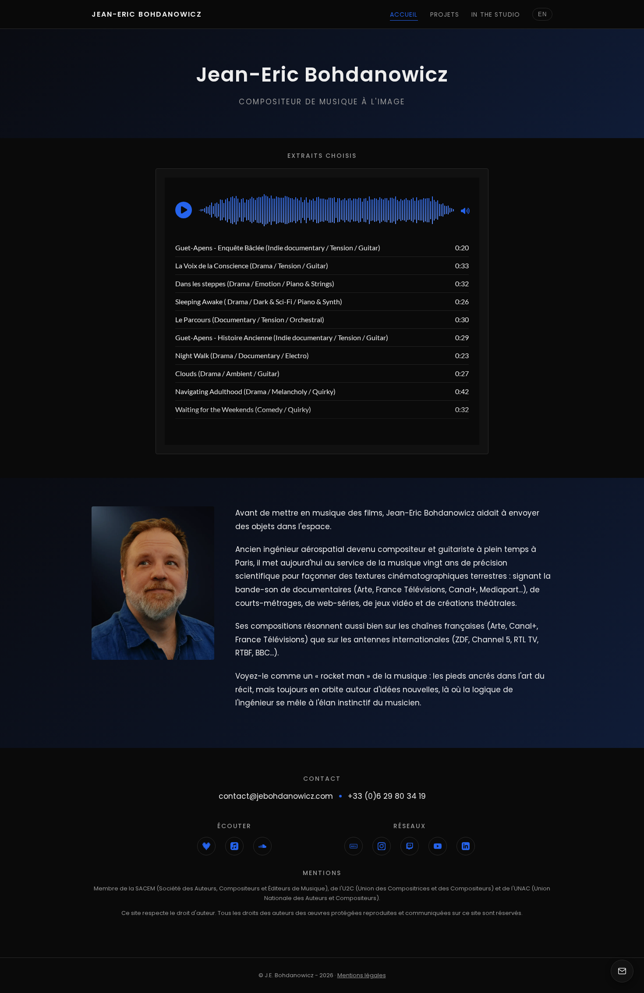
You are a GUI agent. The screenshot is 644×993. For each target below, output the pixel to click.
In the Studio (495, 14)
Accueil (404, 14)
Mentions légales (361, 975)
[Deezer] (206, 846)
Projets (445, 14)
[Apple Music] (234, 846)
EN (542, 14)
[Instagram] (381, 846)
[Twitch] (409, 846)
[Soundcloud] (262, 846)
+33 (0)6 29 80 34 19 (387, 796)
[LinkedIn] (465, 846)
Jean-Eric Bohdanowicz (147, 14)
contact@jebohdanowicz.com (276, 796)
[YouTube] (437, 846)
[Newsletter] (622, 971)
